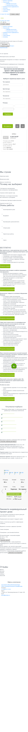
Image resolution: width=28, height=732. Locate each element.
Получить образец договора (8, 441)
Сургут (3, 584)
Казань (12, 586)
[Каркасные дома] (14, 414)
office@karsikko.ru (5, 595)
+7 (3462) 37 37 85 (6, 589)
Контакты (5, 11)
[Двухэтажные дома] (14, 432)
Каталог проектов (7, 0)
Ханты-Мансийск (9, 584)
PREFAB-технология (11, 3)
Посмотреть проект (14, 494)
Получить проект (5, 266)
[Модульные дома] (14, 421)
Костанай (16, 586)
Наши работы (6, 9)
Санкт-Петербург (5, 586)
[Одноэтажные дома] (14, 428)
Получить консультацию (7, 289)
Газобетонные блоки (11, 5)
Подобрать (8, 114)
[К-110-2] (6, 470)
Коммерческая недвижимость (11, 6)
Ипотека (5, 8)
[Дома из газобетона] (14, 425)
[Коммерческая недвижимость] (14, 418)
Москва (20, 586)
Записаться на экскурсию (15, 552)
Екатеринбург (16, 584)
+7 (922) (4, 14)
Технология (6, 2)
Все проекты (7, 126)
